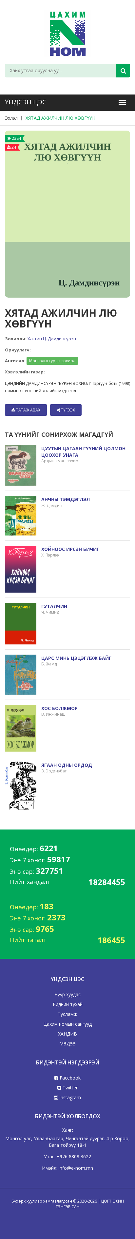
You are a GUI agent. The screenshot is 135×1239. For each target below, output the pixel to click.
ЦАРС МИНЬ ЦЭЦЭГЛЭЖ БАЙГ (76, 658)
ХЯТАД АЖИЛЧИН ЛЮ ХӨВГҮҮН (60, 118)
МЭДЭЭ (67, 1043)
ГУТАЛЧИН (54, 606)
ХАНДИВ (67, 1034)
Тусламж (67, 1014)
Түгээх (67, 410)
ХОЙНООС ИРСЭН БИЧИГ (70, 549)
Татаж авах (27, 410)
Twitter (69, 1087)
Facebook (69, 1078)
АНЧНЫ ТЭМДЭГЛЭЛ (65, 499)
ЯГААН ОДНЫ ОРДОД (66, 765)
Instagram (69, 1097)
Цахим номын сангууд (67, 1024)
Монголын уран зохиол (52, 361)
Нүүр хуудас (67, 994)
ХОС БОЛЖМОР (59, 708)
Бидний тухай (68, 1004)
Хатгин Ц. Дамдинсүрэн (52, 339)
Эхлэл (11, 118)
